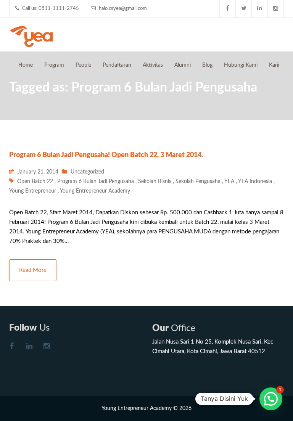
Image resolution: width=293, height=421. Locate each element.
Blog (207, 65)
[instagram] (276, 8)
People (83, 65)
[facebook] (228, 8)
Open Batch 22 (35, 181)
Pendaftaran (117, 65)
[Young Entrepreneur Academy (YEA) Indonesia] (31, 35)
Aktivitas (153, 65)
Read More (33, 270)
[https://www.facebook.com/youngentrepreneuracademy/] (11, 347)
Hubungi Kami (241, 65)
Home (25, 65)
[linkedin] (260, 8)
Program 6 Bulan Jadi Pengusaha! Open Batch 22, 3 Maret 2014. (106, 155)
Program (54, 65)
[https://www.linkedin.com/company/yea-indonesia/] (29, 347)
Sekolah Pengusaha (198, 181)
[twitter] (244, 8)
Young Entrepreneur (32, 191)
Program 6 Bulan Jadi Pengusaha (95, 181)
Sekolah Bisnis (154, 181)
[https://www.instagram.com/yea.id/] (47, 347)
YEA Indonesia (255, 181)
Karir (274, 65)
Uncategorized (87, 172)
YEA (229, 181)
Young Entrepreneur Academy (95, 191)
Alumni (182, 65)
